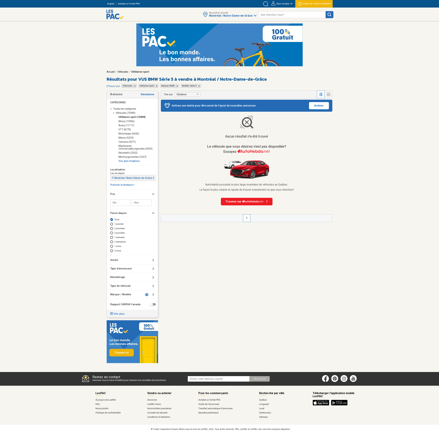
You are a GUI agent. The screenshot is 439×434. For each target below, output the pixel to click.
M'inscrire (259, 378)
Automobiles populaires (159, 408)
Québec (263, 400)
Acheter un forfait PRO (209, 400)
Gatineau (263, 417)
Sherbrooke (265, 412)
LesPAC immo (154, 404)
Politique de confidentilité (108, 412)
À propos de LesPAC (106, 400)
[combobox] (292, 14)
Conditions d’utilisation (158, 417)
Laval (261, 408)
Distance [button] (182, 94)
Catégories (118, 102)
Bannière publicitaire (208, 412)
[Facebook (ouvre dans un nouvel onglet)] (325, 381)
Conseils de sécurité (157, 412)
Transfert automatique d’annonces (215, 408)
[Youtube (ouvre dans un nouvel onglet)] (354, 381)
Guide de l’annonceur (208, 404)
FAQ (98, 404)
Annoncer (152, 400)
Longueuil (264, 404)
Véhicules (123, 71)
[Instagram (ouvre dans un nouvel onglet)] (344, 381)
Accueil (111, 71)
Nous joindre (102, 408)
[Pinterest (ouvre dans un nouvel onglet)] (334, 381)
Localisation (117, 169)
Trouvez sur (234, 201)
